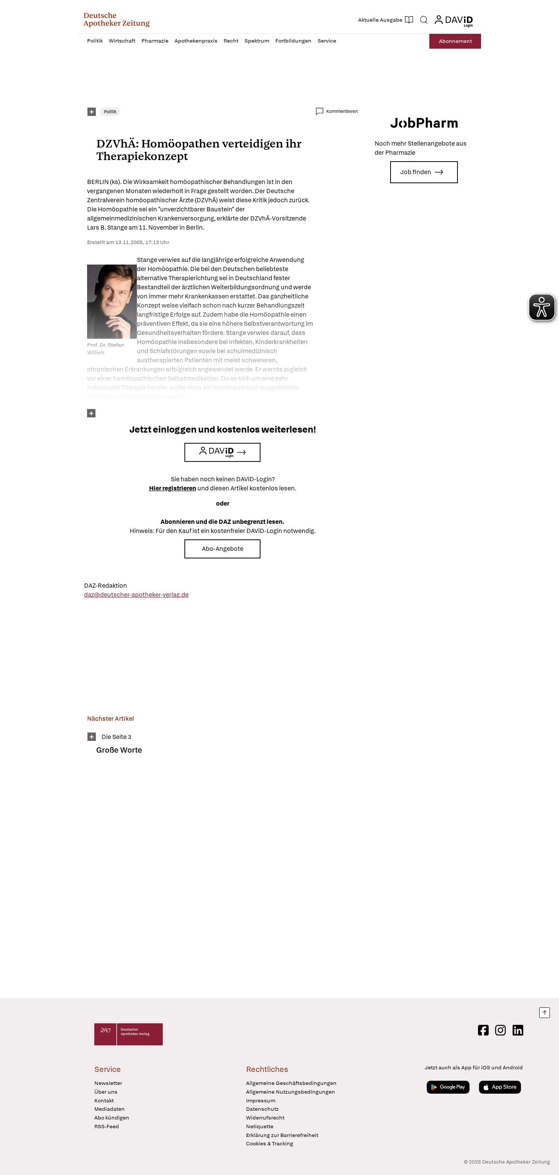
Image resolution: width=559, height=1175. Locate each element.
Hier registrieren (172, 488)
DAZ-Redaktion (105, 586)
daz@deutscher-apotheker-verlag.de (136, 595)
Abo (455, 41)
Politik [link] (110, 112)
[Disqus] (222, 882)
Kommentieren (342, 111)
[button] (116, 19)
